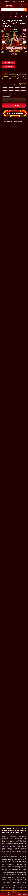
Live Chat (25, 894)
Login (8, 894)
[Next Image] (24, 42)
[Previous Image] (3, 42)
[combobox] (12, 9)
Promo (3, 894)
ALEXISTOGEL (14, 105)
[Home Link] (9, 6)
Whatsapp (19, 894)
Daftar (14, 893)
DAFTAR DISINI (9, 62)
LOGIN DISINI (8, 66)
